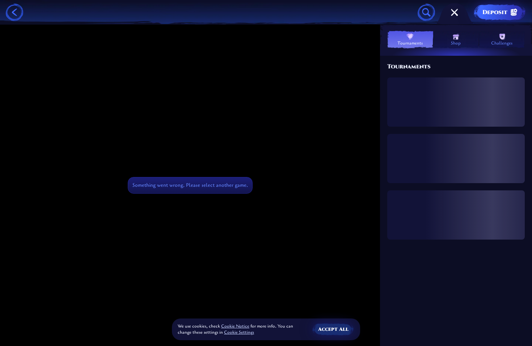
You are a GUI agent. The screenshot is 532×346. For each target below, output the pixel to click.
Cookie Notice (235, 326)
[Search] (426, 12)
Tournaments (410, 43)
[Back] (14, 12)
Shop (456, 43)
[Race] (454, 12)
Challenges (501, 43)
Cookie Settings (239, 332)
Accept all (333, 329)
